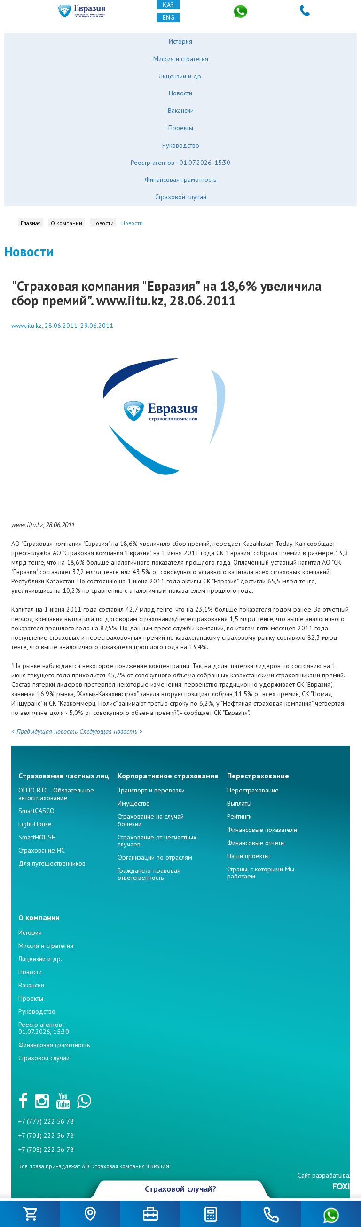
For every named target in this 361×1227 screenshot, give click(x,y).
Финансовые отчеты (256, 843)
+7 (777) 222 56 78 (46, 1121)
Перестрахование (253, 790)
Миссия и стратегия (180, 58)
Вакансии (181, 110)
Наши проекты (248, 856)
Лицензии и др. (181, 76)
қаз (168, 4)
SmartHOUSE (36, 837)
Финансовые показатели (262, 829)
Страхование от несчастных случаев (157, 840)
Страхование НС (41, 850)
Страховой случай (180, 197)
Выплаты (239, 803)
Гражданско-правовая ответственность (149, 874)
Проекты (180, 128)
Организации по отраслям (155, 857)
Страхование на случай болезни (151, 820)
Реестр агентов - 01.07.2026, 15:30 (180, 162)
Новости (180, 93)
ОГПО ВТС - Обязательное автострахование (56, 793)
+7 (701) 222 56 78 (46, 1135)
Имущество (134, 803)
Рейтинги (239, 816)
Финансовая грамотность (180, 179)
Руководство (180, 145)
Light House (35, 824)
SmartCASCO (36, 811)
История (180, 41)
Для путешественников (52, 863)
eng (168, 17)
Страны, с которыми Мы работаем (260, 872)
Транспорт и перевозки (151, 790)
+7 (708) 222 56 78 (46, 1149)
